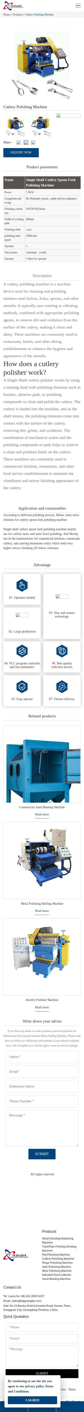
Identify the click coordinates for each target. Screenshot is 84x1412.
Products (17, 14)
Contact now (42, 1213)
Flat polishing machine (56, 1254)
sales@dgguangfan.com (26, 1301)
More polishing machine (57, 1270)
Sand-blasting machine (56, 1279)
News (72, 1389)
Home (6, 14)
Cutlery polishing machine (58, 1258)
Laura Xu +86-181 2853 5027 (26, 1296)
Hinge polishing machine (57, 1262)
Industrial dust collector (56, 1274)
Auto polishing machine (56, 1266)
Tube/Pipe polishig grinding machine (59, 1248)
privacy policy (34, 1386)
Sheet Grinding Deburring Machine (57, 1240)
